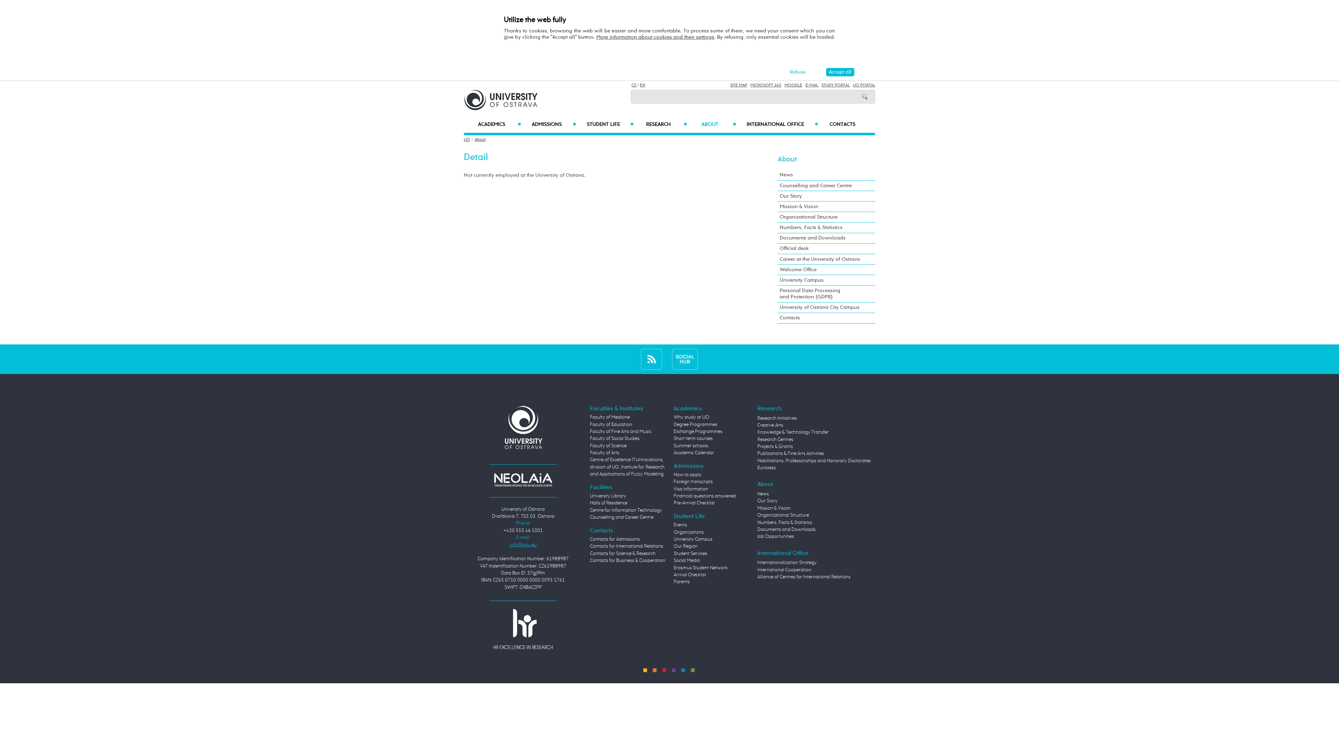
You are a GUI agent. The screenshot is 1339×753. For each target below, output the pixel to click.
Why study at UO (691, 417)
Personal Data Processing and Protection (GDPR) (810, 293)
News (786, 174)
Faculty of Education (611, 424)
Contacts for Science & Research (623, 553)
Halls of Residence (608, 503)
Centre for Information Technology (626, 510)
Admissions (554, 124)
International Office (782, 124)
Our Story (791, 196)
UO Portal (864, 85)
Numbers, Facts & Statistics (811, 227)
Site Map (738, 85)
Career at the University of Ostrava (820, 259)
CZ (633, 85)
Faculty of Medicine (610, 417)
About (719, 124)
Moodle (793, 85)
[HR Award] (523, 628)
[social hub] (685, 359)
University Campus (802, 280)
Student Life (610, 124)
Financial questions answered (705, 496)
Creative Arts (770, 425)
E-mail (811, 85)
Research (666, 124)
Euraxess (766, 467)
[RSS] (651, 359)
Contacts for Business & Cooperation (627, 560)
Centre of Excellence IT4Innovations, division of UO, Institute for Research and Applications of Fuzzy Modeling (627, 467)
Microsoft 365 (765, 85)
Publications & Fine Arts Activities (790, 453)
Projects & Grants (775, 446)
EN (642, 85)
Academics (499, 124)
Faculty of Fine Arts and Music (620, 431)
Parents (682, 581)
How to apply (688, 474)
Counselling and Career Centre (816, 185)
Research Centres (775, 439)
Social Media (687, 560)
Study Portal (836, 85)
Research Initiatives (777, 418)
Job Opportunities (775, 536)
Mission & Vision (799, 206)
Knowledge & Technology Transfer (793, 432)
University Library (608, 496)
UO (467, 140)
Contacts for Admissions (615, 539)
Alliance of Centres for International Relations (803, 577)
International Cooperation (784, 570)
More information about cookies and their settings (655, 37)
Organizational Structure (809, 217)
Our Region (686, 546)
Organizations (689, 532)
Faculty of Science (608, 445)
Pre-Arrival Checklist (694, 503)
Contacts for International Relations (626, 546)
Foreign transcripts (693, 481)
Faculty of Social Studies (615, 438)
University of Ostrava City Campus (820, 307)
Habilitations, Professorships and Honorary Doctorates (814, 460)
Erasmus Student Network (701, 567)
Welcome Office (798, 269)
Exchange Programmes (698, 431)
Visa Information (691, 489)
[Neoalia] (523, 480)
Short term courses (693, 438)
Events (680, 525)
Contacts (842, 124)
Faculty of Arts (604, 452)
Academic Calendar (694, 452)
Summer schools (691, 445)
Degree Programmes (695, 424)
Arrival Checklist (690, 574)
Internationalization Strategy (787, 562)
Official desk (794, 248)
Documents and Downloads (813, 238)
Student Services (690, 553)
